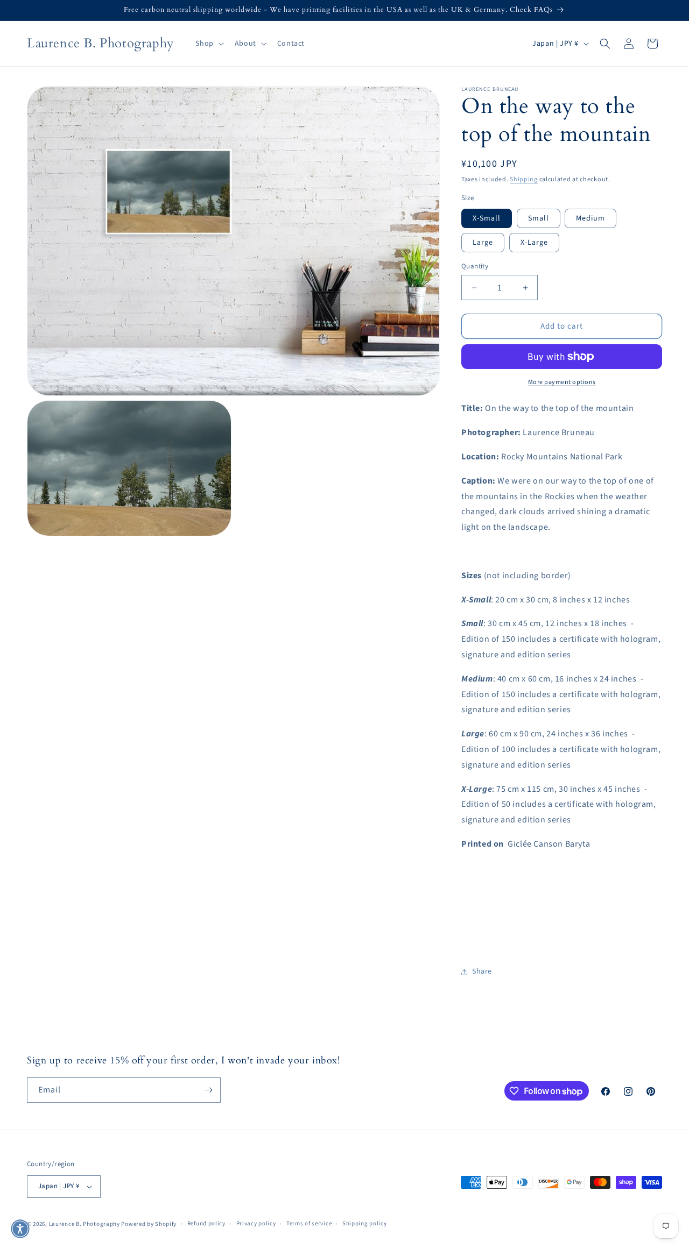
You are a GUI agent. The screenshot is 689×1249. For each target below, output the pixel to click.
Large (483, 242)
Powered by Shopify (149, 1224)
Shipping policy (364, 1223)
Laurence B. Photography (85, 1224)
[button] (208, 43)
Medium (590, 218)
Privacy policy (256, 1223)
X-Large (534, 242)
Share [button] (482, 971)
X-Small (487, 218)
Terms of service (309, 1223)
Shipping (524, 179)
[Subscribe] (208, 1090)
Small (538, 218)
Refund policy (206, 1223)
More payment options (562, 382)
